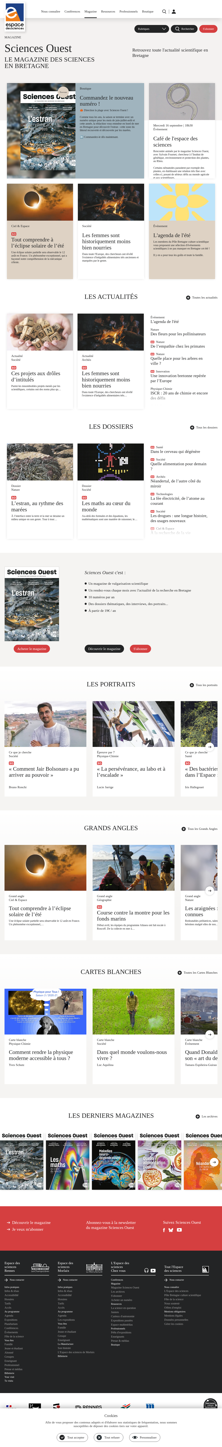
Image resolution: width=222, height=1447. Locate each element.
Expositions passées (122, 1320)
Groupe (62, 1335)
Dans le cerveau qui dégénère (175, 451)
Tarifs (8, 1303)
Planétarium (11, 1323)
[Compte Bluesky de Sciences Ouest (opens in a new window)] (171, 1230)
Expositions (11, 1319)
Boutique (147, 11)
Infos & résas (12, 1290)
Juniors (115, 1312)
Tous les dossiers (206, 427)
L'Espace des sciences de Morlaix (76, 1352)
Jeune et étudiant (14, 1348)
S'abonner (208, 28)
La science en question (123, 1307)
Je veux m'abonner (27, 1229)
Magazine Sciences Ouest (125, 1287)
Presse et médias (13, 1369)
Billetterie (9, 1373)
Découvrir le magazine (104, 649)
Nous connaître (50, 11)
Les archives (209, 1116)
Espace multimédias (122, 1324)
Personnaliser (148, 1437)
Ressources (108, 11)
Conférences (72, 11)
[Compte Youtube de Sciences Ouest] (179, 1230)
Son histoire (64, 1348)
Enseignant (11, 1360)
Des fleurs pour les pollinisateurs (178, 334)
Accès (8, 1307)
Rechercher (187, 28)
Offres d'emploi (172, 1307)
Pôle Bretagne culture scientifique (182, 1295)
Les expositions (66, 1319)
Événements (11, 1332)
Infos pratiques (12, 1287)
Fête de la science (14, 1336)
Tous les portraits (206, 685)
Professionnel (12, 1365)
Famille (9, 1344)
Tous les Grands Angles (202, 829)
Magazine (90, 11)
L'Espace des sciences (176, 1290)
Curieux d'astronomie (122, 1316)
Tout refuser (112, 1437)
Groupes (9, 1356)
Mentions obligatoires (174, 1311)
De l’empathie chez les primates (178, 346)
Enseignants (117, 1336)
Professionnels (128, 11)
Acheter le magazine (31, 649)
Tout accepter (75, 1437)
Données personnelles (176, 1319)
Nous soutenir (172, 1303)
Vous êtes (9, 1340)
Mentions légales (173, 1315)
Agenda (9, 1315)
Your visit (9, 1377)
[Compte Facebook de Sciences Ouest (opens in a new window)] (164, 1230)
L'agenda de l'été (165, 321)
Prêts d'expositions (121, 1332)
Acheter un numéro (121, 1300)
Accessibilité (11, 1295)
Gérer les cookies (173, 1323)
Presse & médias (120, 1340)
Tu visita (9, 1380)
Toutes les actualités (204, 297)
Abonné (9, 1352)
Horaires (9, 1299)
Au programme (12, 1311)
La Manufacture (65, 1344)
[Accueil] (15, 17)
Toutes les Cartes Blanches (200, 972)
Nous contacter (17, 1279)
